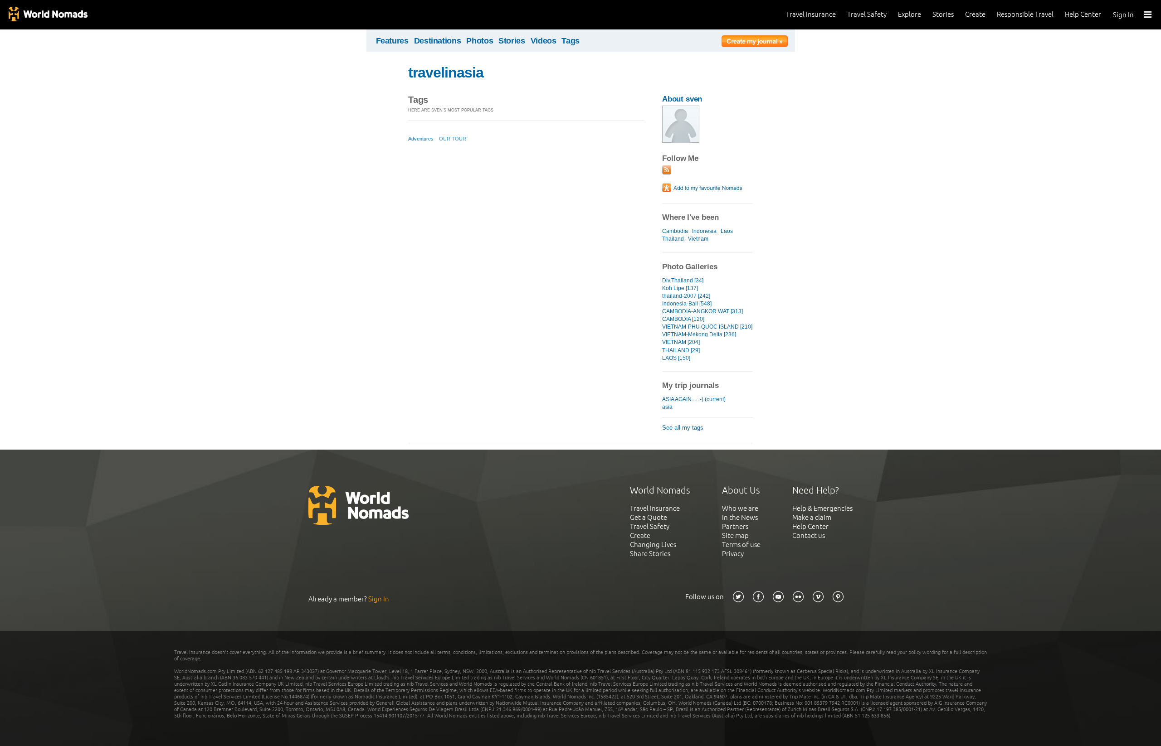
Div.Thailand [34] (682, 280)
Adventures (421, 138)
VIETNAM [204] (681, 342)
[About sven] (680, 140)
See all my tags (682, 427)
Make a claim (811, 517)
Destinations (437, 40)
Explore (909, 14)
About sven (682, 99)
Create (975, 14)
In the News (740, 517)
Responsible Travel (1025, 14)
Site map (735, 535)
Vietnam (698, 239)
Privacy (733, 553)
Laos (727, 231)
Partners (735, 526)
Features (392, 40)
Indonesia (704, 231)
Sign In (1123, 15)
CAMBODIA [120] (683, 319)
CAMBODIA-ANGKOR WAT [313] (702, 311)
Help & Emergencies (822, 508)
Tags (570, 40)
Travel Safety (867, 14)
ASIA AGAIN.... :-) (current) (694, 399)
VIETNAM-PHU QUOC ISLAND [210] (707, 327)
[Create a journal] (754, 42)
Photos (479, 40)
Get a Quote (648, 517)
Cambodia (675, 231)
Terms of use (741, 544)
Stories (943, 14)
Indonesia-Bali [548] (687, 303)
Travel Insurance (811, 14)
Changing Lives (653, 544)
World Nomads (47, 14)
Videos (543, 40)
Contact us (808, 535)
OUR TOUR (452, 138)
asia (667, 407)
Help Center (1083, 14)
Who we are (740, 508)
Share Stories (650, 553)
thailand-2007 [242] (686, 296)
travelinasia (445, 72)
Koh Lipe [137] (680, 288)
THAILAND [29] (681, 350)
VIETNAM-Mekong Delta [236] (699, 334)
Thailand (673, 239)
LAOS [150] (676, 358)
